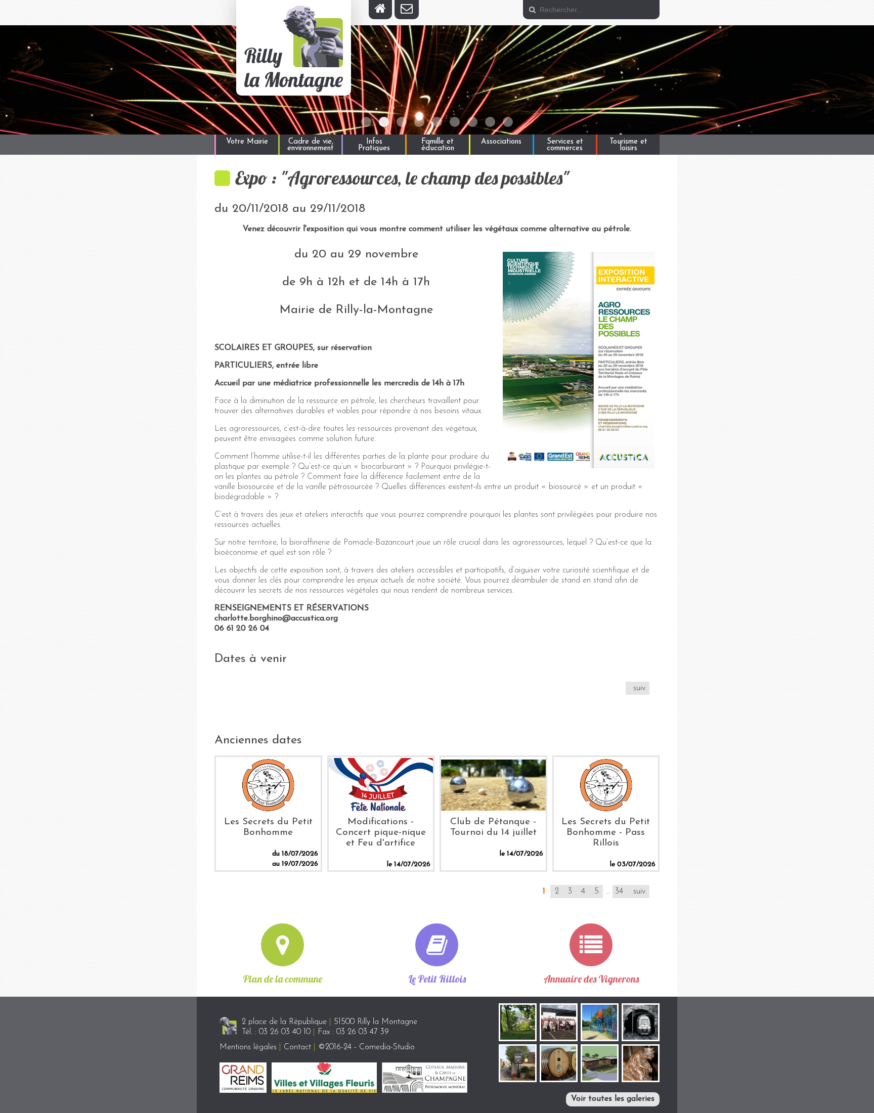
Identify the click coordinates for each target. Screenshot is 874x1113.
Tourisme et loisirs (628, 145)
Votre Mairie (247, 142)
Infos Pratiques (374, 145)
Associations (501, 142)
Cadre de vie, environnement (310, 145)
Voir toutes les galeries (612, 1099)
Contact (297, 1047)
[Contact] (407, 9)
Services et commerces (565, 145)
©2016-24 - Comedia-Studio (366, 1047)
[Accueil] (380, 9)
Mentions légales (248, 1047)
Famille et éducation (437, 145)
